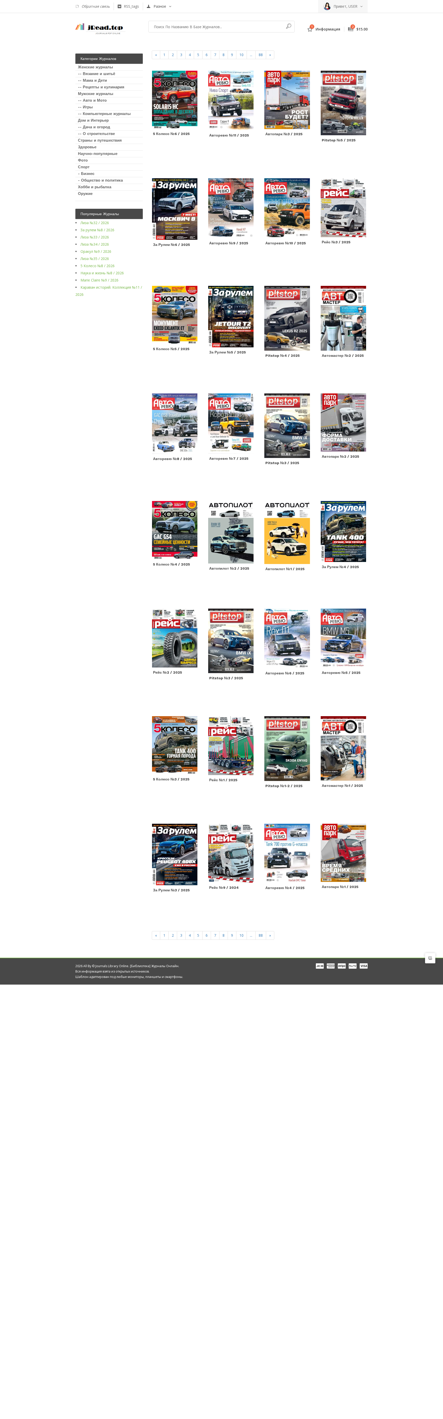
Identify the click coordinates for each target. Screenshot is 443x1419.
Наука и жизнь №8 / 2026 (102, 272)
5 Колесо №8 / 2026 (97, 265)
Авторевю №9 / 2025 (228, 243)
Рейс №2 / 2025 (167, 672)
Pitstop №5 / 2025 (339, 140)
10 (241, 54)
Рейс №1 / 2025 (223, 780)
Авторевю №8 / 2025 (172, 459)
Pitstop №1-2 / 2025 (284, 786)
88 (261, 54)
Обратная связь (96, 6)
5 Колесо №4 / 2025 (171, 564)
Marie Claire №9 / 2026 (99, 280)
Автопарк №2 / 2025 (340, 456)
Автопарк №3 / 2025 (284, 134)
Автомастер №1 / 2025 (342, 786)
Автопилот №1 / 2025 (285, 569)
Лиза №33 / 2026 (94, 237)
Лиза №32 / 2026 (94, 222)
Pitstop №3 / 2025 (282, 463)
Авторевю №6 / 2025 (284, 673)
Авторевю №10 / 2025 (285, 243)
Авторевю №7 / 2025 (228, 458)
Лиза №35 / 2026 (94, 258)
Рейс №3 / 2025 (336, 242)
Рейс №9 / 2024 (224, 887)
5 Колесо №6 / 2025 (171, 134)
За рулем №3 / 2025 (171, 890)
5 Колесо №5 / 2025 (171, 349)
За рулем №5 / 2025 (227, 352)
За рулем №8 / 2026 (97, 229)
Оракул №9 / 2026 (95, 251)
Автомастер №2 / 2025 (343, 355)
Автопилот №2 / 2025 (229, 568)
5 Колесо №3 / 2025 (171, 779)
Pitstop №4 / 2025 (282, 355)
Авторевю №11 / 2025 (229, 135)
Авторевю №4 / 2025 (285, 888)
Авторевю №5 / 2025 (341, 673)
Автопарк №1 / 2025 (340, 887)
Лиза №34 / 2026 (94, 244)
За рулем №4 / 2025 (340, 567)
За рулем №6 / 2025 (171, 245)
